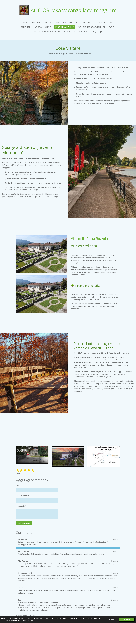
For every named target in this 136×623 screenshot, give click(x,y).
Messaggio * (21, 506)
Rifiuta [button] (111, 620)
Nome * (19, 485)
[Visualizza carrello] (100, 32)
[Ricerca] (94, 31)
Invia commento (24, 523)
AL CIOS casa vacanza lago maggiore (74, 10)
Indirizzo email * (22, 495)
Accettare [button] (126, 620)
